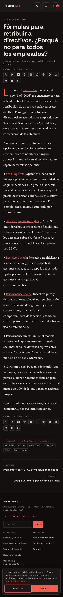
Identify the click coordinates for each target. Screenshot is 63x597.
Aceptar (45, 588)
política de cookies (16, 581)
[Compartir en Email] (5, 80)
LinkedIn (15, 516)
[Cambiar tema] (55, 5)
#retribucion (20, 450)
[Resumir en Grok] (56, 74)
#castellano (35, 445)
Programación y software (15, 543)
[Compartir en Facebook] (30, 74)
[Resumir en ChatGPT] (24, 74)
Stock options (15, 174)
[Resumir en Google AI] (18, 80)
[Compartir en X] (5, 74)
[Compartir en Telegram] (49, 74)
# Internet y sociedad (14, 19)
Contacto (37, 549)
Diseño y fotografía (12, 549)
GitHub (26, 516)
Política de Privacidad (43, 543)
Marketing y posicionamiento (11, 562)
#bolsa (21, 445)
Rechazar (18, 588)
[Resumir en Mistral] (12, 80)
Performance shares (18, 294)
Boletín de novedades (43, 537)
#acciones (9, 445)
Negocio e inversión (39, 441)
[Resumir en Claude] (12, 74)
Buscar (38, 524)
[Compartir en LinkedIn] (18, 74)
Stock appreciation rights (22, 221)
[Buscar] (37, 5)
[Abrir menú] (46, 5)
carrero (11, 6)
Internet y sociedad (17, 441)
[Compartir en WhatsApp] (37, 74)
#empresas (49, 445)
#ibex (7, 450)
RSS (34, 516)
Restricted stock (16, 257)
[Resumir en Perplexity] (43, 74)
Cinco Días (30, 90)
